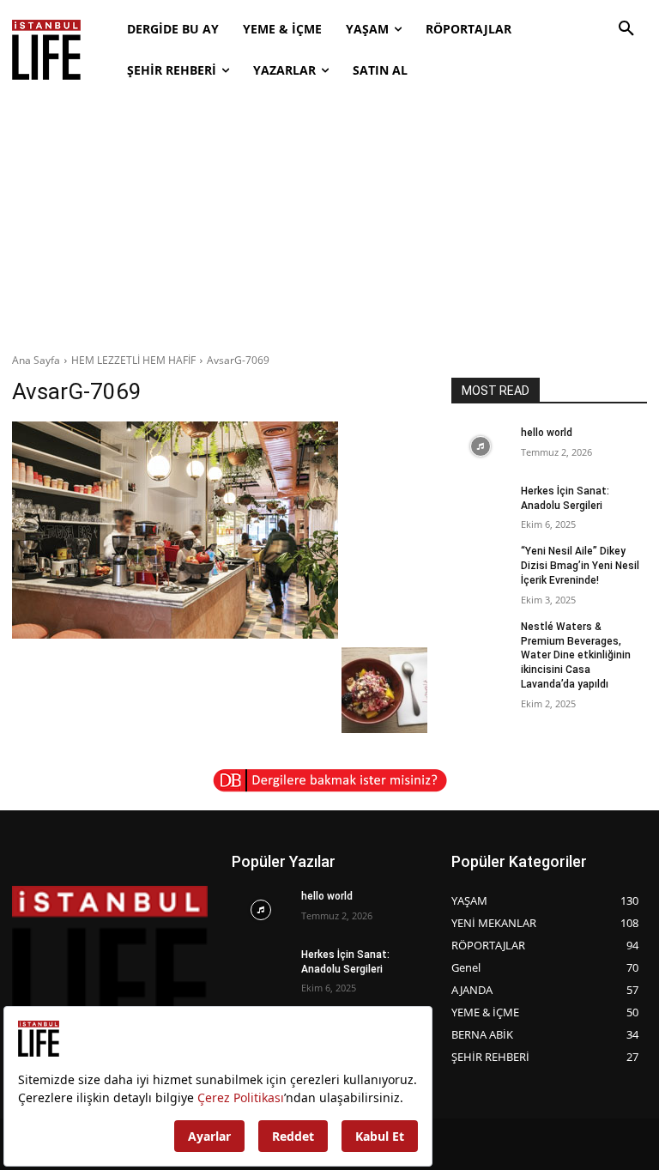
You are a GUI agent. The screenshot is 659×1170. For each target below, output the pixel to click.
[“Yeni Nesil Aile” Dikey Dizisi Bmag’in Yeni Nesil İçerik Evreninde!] (480, 564)
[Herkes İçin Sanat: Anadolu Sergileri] (480, 504)
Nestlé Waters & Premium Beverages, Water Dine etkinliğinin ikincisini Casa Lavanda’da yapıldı (576, 655)
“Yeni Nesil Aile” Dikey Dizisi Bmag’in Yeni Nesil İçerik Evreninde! (580, 565)
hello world (546, 433)
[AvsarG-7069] (219, 530)
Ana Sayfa (36, 360)
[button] (626, 29)
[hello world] (480, 446)
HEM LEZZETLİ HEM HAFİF (133, 360)
